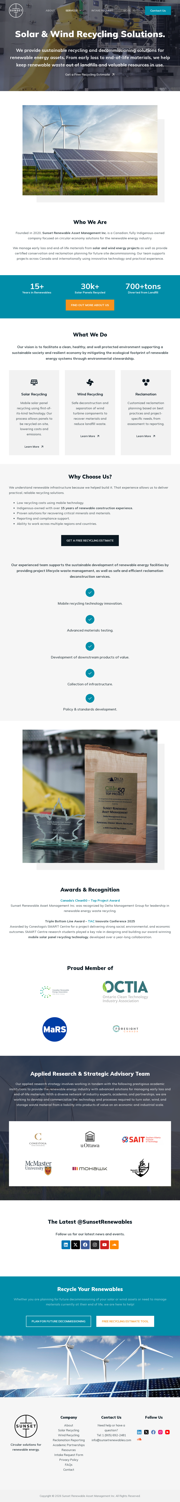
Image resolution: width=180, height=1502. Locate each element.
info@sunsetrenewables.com (111, 1440)
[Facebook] (85, 1244)
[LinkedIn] (139, 1432)
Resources (69, 1450)
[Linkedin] (66, 1244)
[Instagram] (95, 1244)
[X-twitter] (75, 1244)
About (50, 10)
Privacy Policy (68, 1460)
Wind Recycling (90, 394)
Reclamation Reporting (69, 1440)
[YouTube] (167, 1432)
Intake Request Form (68, 1455)
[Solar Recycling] (34, 382)
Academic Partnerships (69, 1445)
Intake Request (102, 10)
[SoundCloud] (139, 1439)
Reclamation (145, 394)
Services (72, 10)
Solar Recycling (34, 394)
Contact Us (158, 10)
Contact (68, 1469)
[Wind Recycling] (90, 382)
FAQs (68, 1464)
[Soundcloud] (114, 1244)
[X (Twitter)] (146, 1432)
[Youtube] (104, 1244)
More (127, 10)
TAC (91, 921)
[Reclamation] (145, 382)
